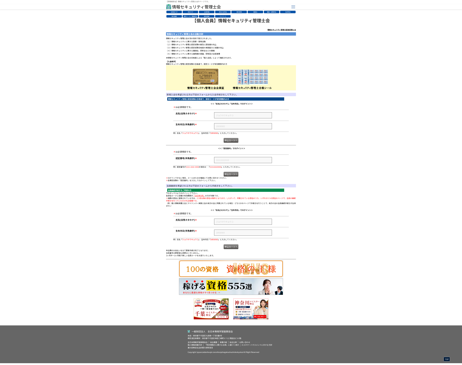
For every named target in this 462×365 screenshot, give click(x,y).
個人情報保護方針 (195, 345)
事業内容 (223, 342)
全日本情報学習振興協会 (198, 342)
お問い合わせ (244, 342)
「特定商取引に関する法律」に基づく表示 (222, 345)
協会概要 (213, 342)
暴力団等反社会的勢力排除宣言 (200, 347)
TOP (447, 359)
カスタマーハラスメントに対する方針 (256, 345)
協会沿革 (233, 342)
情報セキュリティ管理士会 (196, 7)
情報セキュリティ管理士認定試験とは (281, 30)
